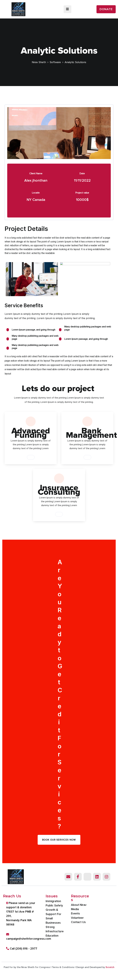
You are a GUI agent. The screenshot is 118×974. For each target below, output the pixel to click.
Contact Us (78, 922)
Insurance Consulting (59, 490)
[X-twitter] (87, 877)
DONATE (106, 9)
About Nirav (79, 905)
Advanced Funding (30, 433)
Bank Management (91, 433)
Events (75, 913)
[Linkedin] (97, 877)
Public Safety (54, 905)
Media (75, 909)
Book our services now (59, 839)
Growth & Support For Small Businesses (53, 916)
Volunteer (77, 918)
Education (52, 936)
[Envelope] (68, 877)
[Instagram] (106, 877)
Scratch (110, 967)
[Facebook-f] (78, 877)
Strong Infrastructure (55, 929)
